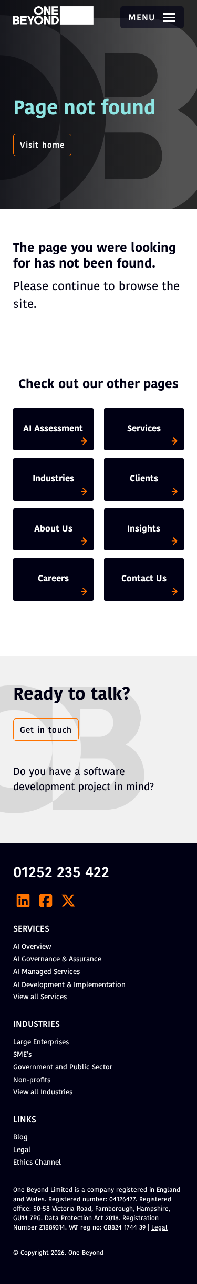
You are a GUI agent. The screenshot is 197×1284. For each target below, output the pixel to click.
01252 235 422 (61, 873)
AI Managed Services (46, 972)
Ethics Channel (37, 1162)
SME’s (22, 1054)
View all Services (40, 997)
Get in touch (46, 730)
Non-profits (31, 1080)
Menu (143, 18)
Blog (20, 1137)
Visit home (42, 145)
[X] (68, 900)
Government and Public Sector (62, 1067)
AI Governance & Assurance (57, 959)
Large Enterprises (41, 1042)
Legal (21, 1150)
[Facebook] (45, 900)
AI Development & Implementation (69, 985)
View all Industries (42, 1092)
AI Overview (32, 947)
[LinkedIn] (23, 900)
